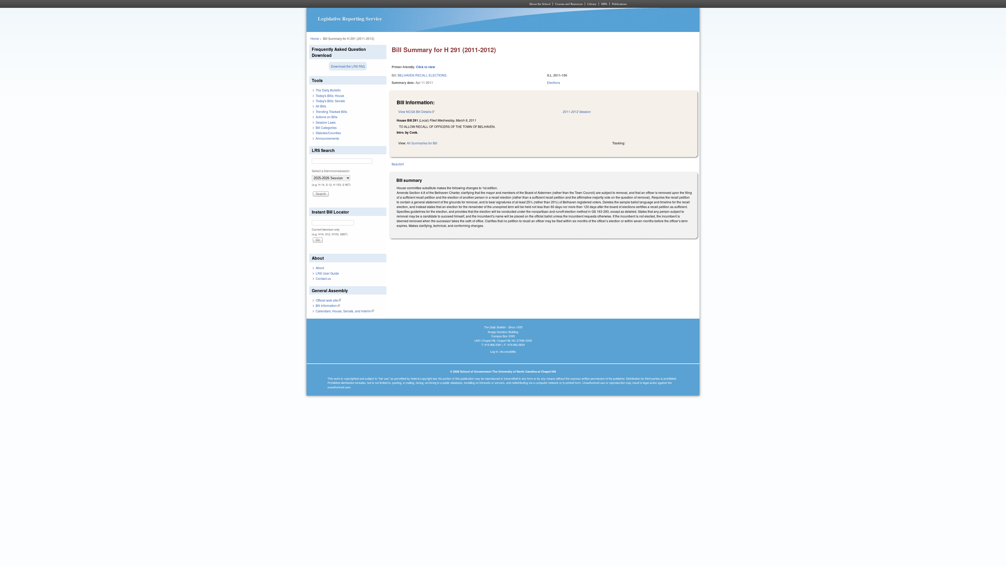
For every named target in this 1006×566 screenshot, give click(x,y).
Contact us (323, 278)
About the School (539, 4)
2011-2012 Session (577, 111)
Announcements (327, 138)
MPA (604, 4)
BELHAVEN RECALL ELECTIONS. (422, 75)
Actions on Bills (326, 117)
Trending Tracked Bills (331, 111)
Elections (553, 82)
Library (592, 4)
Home (314, 38)
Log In (494, 351)
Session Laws (326, 122)
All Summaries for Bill (422, 143)
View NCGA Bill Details (416, 111)
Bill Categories (326, 127)
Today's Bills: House (330, 95)
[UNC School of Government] (433, 4)
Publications (619, 4)
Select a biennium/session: (331, 170)
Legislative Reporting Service (350, 18)
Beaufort (398, 164)
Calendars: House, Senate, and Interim (345, 311)
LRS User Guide (327, 273)
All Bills (321, 106)
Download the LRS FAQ (348, 66)
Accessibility (508, 351)
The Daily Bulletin (328, 90)
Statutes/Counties (328, 132)
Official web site (328, 300)
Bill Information (328, 305)
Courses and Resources (569, 4)
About (320, 267)
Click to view (425, 66)
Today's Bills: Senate (330, 101)
